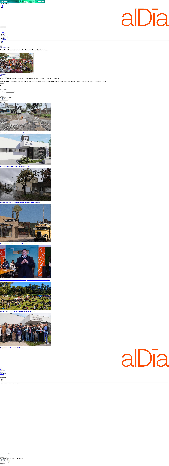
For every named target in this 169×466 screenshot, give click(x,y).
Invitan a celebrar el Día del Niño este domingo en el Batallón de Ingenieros (17, 311)
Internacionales (4, 39)
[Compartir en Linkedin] (5, 74)
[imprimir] (1, 75)
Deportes (3, 36)
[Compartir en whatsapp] (3, 74)
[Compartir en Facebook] (1, 74)
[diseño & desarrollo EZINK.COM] (84, 452)
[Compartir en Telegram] (4, 74)
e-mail (1, 457)
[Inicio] (84, 25)
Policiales (3, 35)
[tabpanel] (84, 84)
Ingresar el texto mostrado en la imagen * (6, 97)
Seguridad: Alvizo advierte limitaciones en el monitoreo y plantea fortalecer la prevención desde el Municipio (25, 280)
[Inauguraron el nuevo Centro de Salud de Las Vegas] (25, 345)
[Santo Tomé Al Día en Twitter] (2, 41)
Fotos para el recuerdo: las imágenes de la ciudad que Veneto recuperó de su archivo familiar (21, 243)
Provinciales (4, 37)
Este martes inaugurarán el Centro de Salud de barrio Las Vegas (14, 166)
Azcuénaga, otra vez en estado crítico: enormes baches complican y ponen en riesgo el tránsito (21, 132)
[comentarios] (0, 75)
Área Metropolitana (3, 47)
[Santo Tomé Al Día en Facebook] (2, 5)
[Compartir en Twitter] (2, 74)
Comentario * (2, 96)
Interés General (4, 33)
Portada (3, 32)
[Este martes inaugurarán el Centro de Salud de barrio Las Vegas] (25, 164)
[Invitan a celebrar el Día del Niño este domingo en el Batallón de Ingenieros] (25, 309)
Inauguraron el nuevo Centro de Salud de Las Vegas (12, 347)
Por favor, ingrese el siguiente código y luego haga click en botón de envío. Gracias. (12, 458)
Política (3, 34)
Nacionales (3, 38)
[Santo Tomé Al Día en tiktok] (2, 7)
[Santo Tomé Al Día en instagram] (2, 6)
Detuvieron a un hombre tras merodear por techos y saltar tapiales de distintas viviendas (20, 202)
